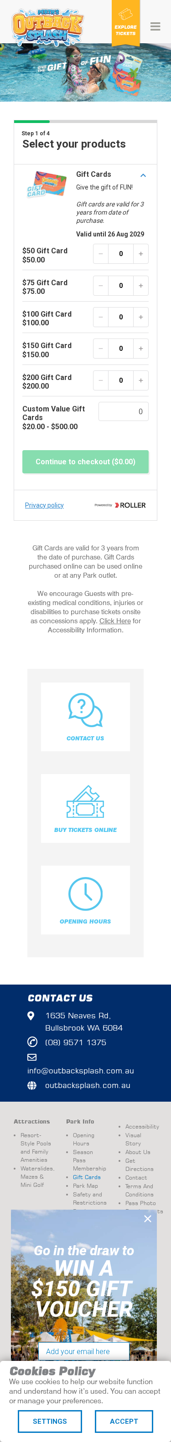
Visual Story (133, 1139)
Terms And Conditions (139, 1190)
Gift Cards (87, 1177)
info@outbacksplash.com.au (80, 1070)
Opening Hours (83, 1139)
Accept (124, 1421)
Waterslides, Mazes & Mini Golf (36, 1176)
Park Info (80, 1122)
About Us (137, 1152)
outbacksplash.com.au (87, 1085)
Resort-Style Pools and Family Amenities (36, 1147)
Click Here (115, 621)
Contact (136, 1177)
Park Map (85, 1185)
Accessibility (141, 1126)
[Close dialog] (147, 1218)
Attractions (32, 1122)
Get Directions (139, 1164)
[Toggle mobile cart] (126, 26)
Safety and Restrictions (89, 1198)
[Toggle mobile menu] (156, 26)
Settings (50, 1421)
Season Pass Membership (89, 1160)
